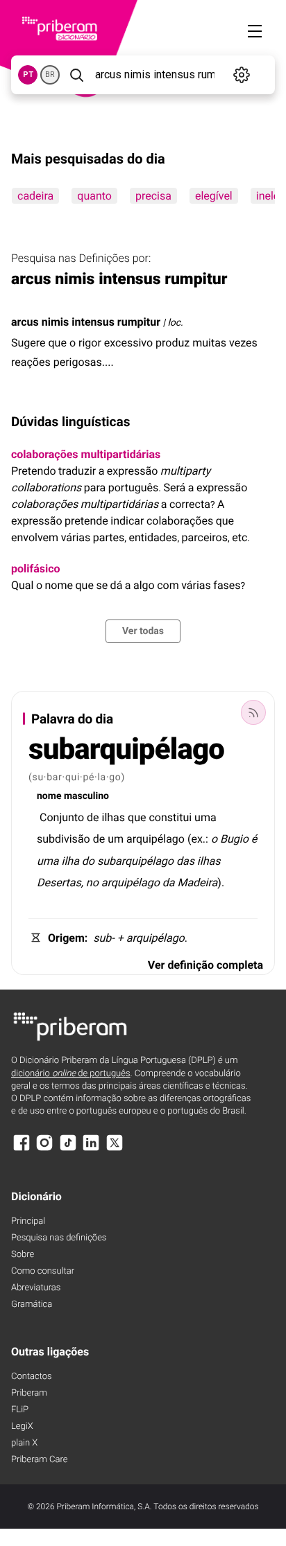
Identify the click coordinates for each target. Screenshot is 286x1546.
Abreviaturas (35, 1288)
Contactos (31, 1376)
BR (50, 74)
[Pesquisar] (76, 75)
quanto (94, 195)
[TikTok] (68, 1149)
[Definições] (241, 75)
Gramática (31, 1304)
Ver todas (143, 631)
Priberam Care (39, 1460)
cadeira (35, 195)
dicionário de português (71, 1074)
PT (28, 74)
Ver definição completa (205, 965)
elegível (214, 195)
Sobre (22, 1254)
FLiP (19, 1410)
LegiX (22, 1426)
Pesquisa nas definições (58, 1238)
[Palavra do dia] (253, 712)
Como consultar (42, 1271)
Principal (28, 1221)
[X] (114, 1149)
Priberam (29, 1393)
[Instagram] (44, 1149)
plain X (24, 1443)
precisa (153, 195)
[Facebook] (21, 1149)
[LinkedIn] (91, 1149)
